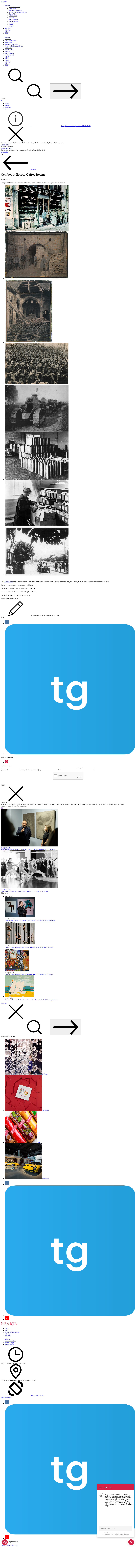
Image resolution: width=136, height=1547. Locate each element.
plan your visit (13, 19)
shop (6, 33)
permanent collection (15, 10)
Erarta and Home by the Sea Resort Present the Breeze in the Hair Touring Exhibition (31, 1000)
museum (7, 5)
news (6, 1330)
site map (14, 1545)
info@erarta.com (6, 148)
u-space (11, 17)
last (2, 808)
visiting (11, 26)
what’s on (8, 28)
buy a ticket (4, 152)
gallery (7, 32)
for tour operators (10, 1341)
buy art (11, 23)
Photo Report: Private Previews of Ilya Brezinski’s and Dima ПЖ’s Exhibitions (30, 920)
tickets (11, 25)
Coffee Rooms (8, 582)
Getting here (5, 145)
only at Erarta (13, 16)
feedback (7, 1336)
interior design (9, 1343)
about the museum (14, 7)
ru (1, 100)
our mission (12, 8)
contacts (3, 1397)
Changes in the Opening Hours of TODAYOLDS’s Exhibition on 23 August (29, 974)
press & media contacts (12, 1332)
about (6, 1328)
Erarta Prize (12, 14)
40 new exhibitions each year (18, 12)
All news (3, 1003)
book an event (13, 21)
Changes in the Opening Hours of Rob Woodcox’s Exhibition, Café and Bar (29, 947)
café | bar (7, 30)
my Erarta (8, 107)
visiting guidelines (6, 1545)
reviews (7, 1339)
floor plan (9, 1397)
